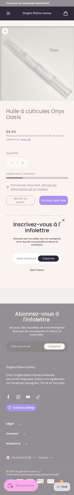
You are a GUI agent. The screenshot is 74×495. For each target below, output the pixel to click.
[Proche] (63, 220)
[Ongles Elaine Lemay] (37, 13)
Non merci (37, 270)
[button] (8, 13)
